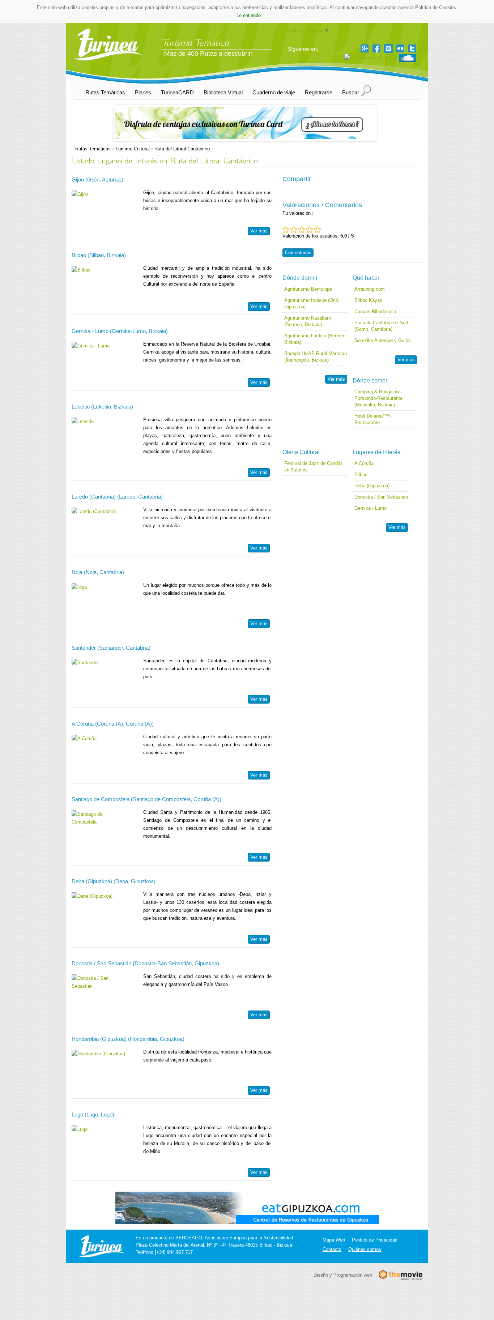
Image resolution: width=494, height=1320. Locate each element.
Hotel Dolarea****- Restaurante (372, 419)
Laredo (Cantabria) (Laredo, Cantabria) (117, 497)
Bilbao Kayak (368, 300)
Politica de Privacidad (374, 1240)
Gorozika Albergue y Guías (382, 340)
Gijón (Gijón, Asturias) (97, 179)
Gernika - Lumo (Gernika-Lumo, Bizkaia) (120, 331)
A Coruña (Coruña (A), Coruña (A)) (113, 724)
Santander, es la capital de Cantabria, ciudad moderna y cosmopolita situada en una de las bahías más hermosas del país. (207, 668)
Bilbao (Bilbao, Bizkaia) (99, 255)
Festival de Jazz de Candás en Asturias (313, 467)
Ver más (259, 231)
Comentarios (298, 252)
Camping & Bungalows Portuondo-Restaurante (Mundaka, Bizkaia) (378, 398)
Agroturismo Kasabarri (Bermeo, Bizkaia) (307, 321)
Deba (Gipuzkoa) (371, 485)
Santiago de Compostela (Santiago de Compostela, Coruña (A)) (146, 799)
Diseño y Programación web (343, 1275)
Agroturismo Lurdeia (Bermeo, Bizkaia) (315, 339)
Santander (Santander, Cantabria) (111, 648)
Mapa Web (334, 1240)
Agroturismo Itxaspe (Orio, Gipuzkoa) (312, 303)
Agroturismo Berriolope (308, 289)
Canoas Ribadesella (375, 311)
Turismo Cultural (132, 148)
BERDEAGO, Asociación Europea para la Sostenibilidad (234, 1237)
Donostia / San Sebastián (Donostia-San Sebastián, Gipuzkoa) (145, 963)
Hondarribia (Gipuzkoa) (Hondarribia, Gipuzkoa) (128, 1039)
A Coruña (364, 463)
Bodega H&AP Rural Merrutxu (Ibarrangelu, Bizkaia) (315, 357)
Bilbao (360, 474)
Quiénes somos (364, 1249)
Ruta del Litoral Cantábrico (182, 148)
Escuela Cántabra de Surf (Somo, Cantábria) (381, 326)
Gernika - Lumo (370, 508)
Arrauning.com (369, 289)
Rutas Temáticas (93, 148)
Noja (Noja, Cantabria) (98, 572)
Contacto (332, 1249)
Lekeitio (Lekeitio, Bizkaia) (102, 406)
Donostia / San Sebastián (381, 497)
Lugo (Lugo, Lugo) (93, 1114)
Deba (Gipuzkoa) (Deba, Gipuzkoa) (114, 881)
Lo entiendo (249, 15)
